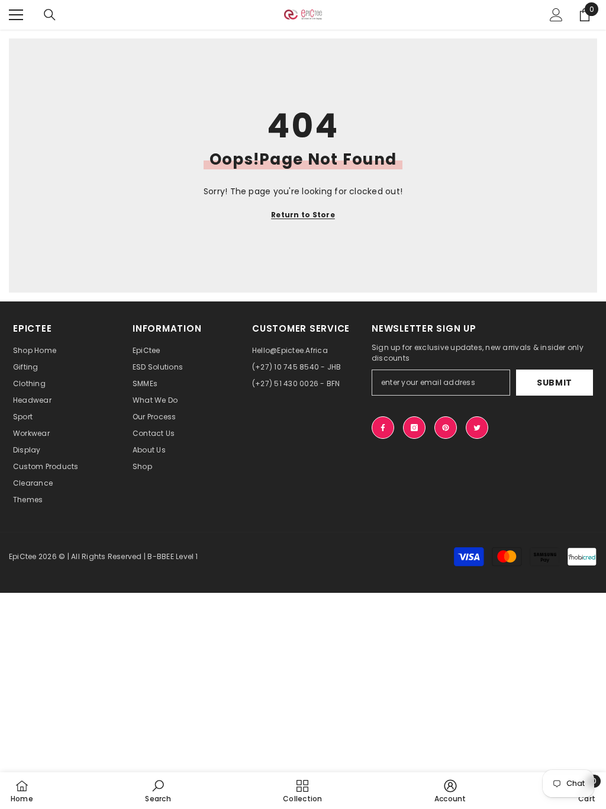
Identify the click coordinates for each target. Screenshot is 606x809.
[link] (158, 791)
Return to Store (303, 215)
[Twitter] (477, 427)
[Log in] (556, 14)
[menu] (16, 15)
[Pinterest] (445, 427)
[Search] (50, 15)
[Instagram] (414, 427)
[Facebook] (383, 427)
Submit (554, 383)
